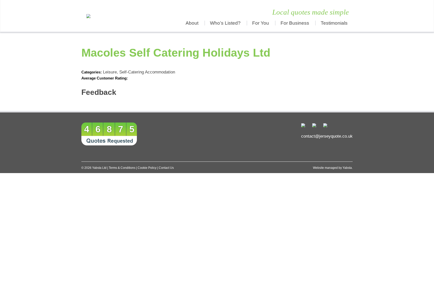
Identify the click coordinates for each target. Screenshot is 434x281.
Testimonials (334, 23)
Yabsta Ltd (99, 168)
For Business (295, 23)
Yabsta (347, 168)
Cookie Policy (147, 168)
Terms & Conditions (122, 168)
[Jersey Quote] (115, 16)
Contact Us (166, 168)
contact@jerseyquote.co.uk (327, 136)
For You (260, 23)
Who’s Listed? (225, 23)
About (192, 23)
